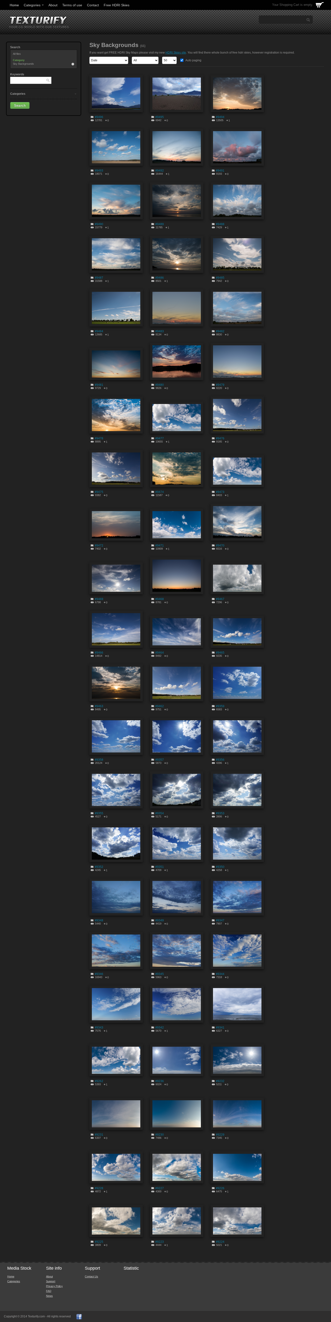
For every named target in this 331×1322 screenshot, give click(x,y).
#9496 (99, 117)
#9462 (159, 706)
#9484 (99, 331)
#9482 (220, 331)
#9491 (220, 170)
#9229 (220, 1134)
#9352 (99, 867)
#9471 (159, 545)
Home (14, 5)
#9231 (99, 1134)
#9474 (159, 492)
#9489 (159, 224)
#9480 (159, 385)
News (49, 1295)
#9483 (159, 331)
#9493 (99, 170)
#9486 (159, 277)
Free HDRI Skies (116, 5)
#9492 (159, 170)
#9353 (220, 813)
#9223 (159, 1241)
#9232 (220, 1081)
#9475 (99, 492)
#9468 (159, 599)
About (52, 5)
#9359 (220, 706)
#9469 (99, 599)
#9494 (220, 117)
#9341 (220, 1027)
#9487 (99, 277)
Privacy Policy (54, 1286)
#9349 (159, 920)
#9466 (99, 652)
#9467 (220, 599)
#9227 (159, 1188)
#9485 (220, 277)
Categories (32, 5)
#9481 (99, 385)
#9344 (220, 974)
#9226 (220, 1188)
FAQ (48, 1291)
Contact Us (91, 1276)
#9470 (220, 545)
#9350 (220, 867)
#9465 (220, 652)
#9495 (159, 117)
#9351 (159, 867)
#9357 (159, 759)
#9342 (159, 1027)
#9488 (220, 224)
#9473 (220, 492)
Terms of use (72, 5)
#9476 (220, 438)
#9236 (159, 1081)
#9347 (220, 920)
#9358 (99, 759)
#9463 (99, 706)
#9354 (159, 813)
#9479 (220, 385)
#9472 (99, 545)
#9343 (99, 1027)
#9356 (220, 759)
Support (50, 1281)
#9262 (99, 1081)
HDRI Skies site (176, 52)
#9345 (159, 974)
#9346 (99, 974)
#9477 (159, 438)
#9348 (99, 920)
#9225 (99, 1241)
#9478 (99, 438)
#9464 (159, 652)
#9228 (99, 1188)
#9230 (159, 1134)
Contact (93, 5)
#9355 (99, 813)
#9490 (99, 224)
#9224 (220, 1241)
